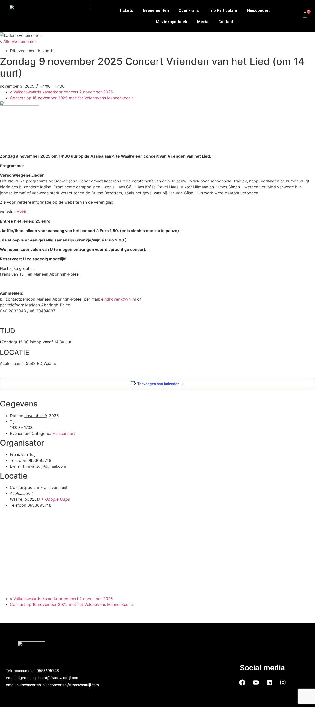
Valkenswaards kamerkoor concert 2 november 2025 (61, 92)
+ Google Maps (55, 499)
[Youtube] (256, 683)
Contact (225, 21)
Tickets (126, 10)
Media (202, 21)
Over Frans (189, 10)
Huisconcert (258, 10)
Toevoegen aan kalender (158, 383)
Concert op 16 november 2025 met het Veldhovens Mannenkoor (72, 97)
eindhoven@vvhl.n (118, 299)
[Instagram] (283, 683)
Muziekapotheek (171, 21)
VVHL (22, 211)
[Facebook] (242, 683)
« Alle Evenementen (18, 41)
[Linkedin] (269, 683)
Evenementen (156, 10)
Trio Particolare (223, 10)
